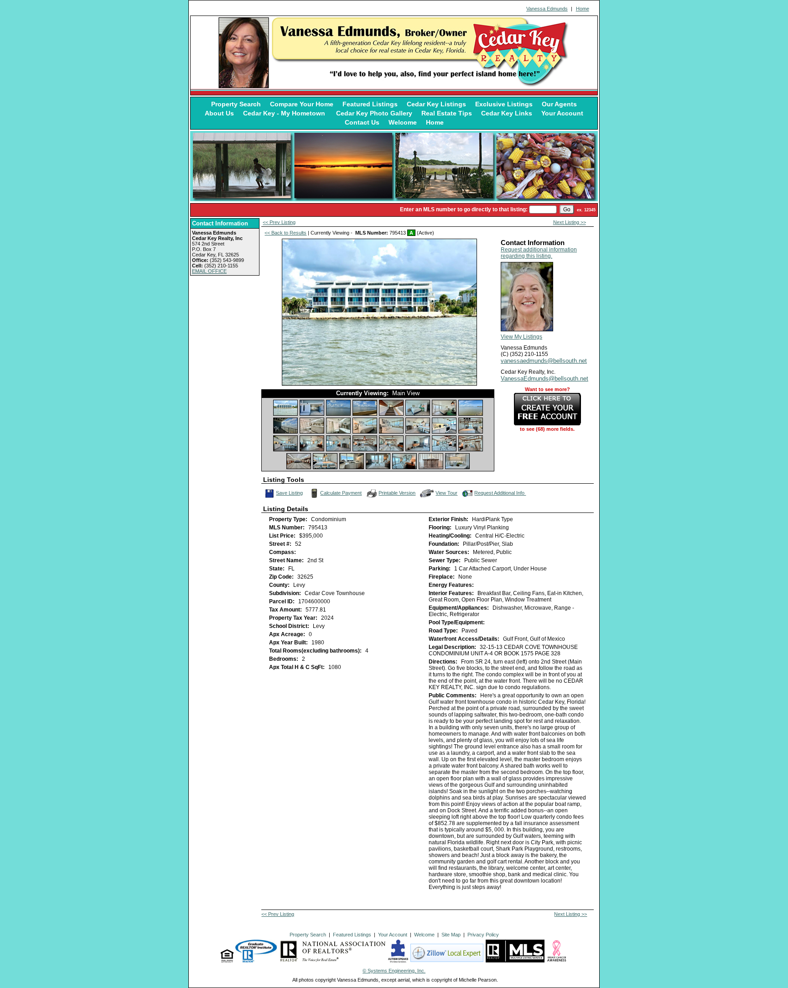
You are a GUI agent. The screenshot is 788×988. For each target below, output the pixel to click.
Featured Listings (370, 104)
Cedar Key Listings (436, 104)
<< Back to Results (285, 232)
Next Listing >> (569, 222)
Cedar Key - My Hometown (285, 113)
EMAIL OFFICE (209, 271)
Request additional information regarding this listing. (539, 252)
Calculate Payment (341, 493)
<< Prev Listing (279, 222)
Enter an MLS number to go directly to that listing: (464, 209)
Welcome (403, 122)
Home (582, 8)
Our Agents (559, 104)
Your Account (562, 113)
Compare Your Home (301, 104)
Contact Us (362, 122)
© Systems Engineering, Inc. (394, 970)
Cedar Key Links (506, 113)
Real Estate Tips (446, 113)
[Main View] (285, 408)
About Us (219, 113)
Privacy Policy (483, 934)
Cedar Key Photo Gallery (374, 113)
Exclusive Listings (504, 104)
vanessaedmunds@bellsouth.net (544, 360)
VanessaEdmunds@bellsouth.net (544, 378)
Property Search (236, 104)
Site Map (451, 934)
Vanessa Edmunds (547, 8)
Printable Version (396, 493)
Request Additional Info (500, 493)
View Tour (446, 492)
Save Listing (290, 492)
